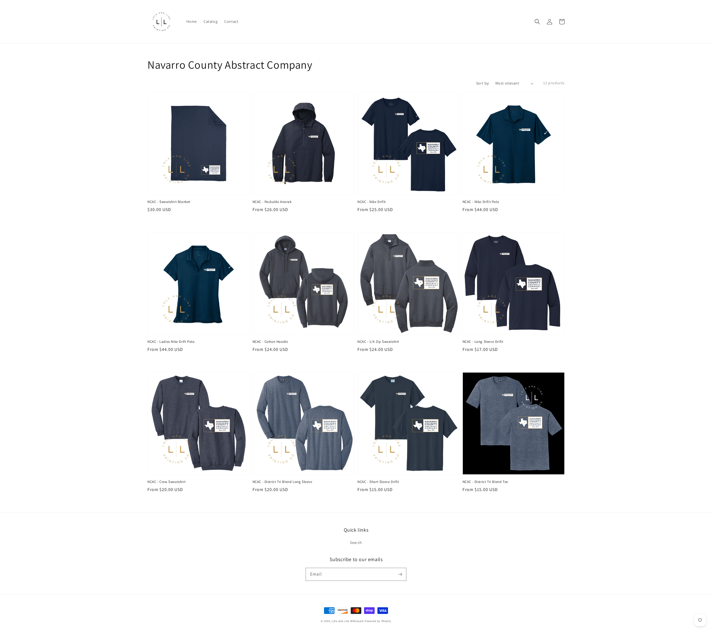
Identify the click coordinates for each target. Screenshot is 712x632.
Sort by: (483, 83)
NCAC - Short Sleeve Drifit (378, 481)
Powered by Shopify (378, 621)
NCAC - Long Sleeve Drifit (483, 341)
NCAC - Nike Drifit (371, 201)
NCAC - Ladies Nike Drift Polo (170, 341)
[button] (537, 22)
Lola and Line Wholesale (348, 621)
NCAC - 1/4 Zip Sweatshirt (378, 341)
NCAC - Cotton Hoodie (270, 341)
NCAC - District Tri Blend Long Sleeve (282, 481)
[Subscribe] (400, 574)
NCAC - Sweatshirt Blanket (168, 201)
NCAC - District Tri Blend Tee (485, 481)
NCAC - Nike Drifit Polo (481, 201)
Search (356, 542)
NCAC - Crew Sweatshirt (166, 481)
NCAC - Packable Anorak (272, 201)
